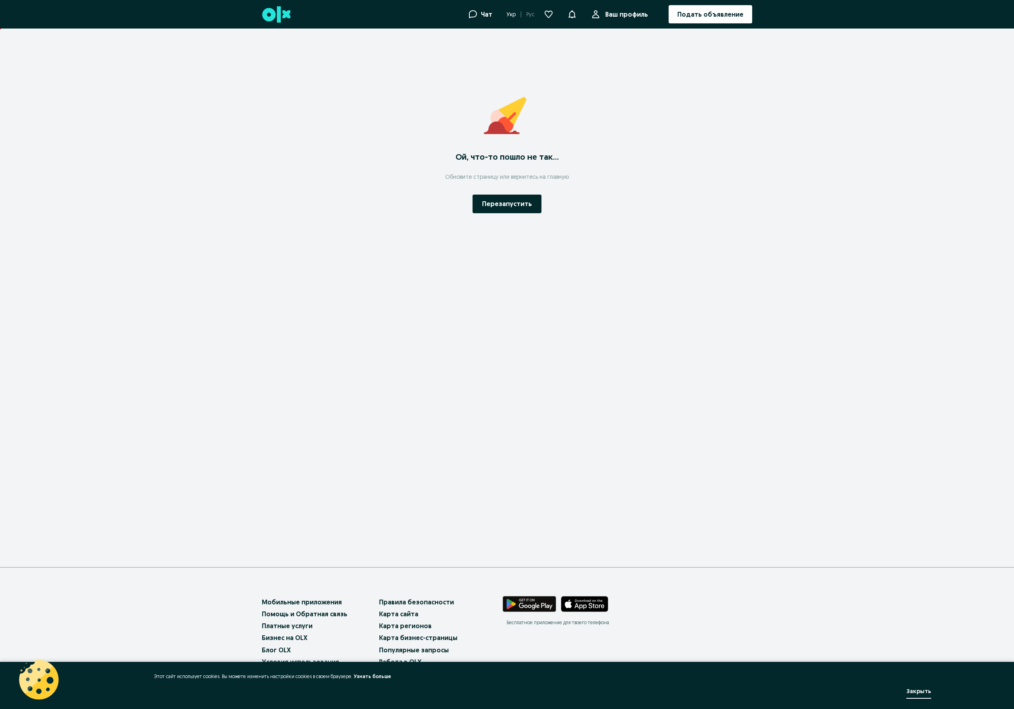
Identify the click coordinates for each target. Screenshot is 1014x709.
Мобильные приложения (302, 602)
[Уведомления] (572, 14)
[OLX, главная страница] (276, 14)
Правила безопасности (416, 602)
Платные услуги (287, 626)
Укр (511, 14)
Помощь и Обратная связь (304, 614)
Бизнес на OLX (284, 638)
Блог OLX (276, 650)
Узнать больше (372, 676)
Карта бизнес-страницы (418, 638)
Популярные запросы (414, 650)
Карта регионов (405, 626)
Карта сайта (398, 614)
